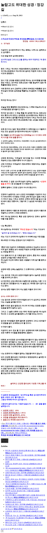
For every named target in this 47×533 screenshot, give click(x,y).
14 (6, 529)
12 (2, 529)
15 (8, 529)
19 (17, 529)
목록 (4, 440)
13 (4, 529)
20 (19, 529)
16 (10, 529)
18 (15, 529)
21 (21, 529)
